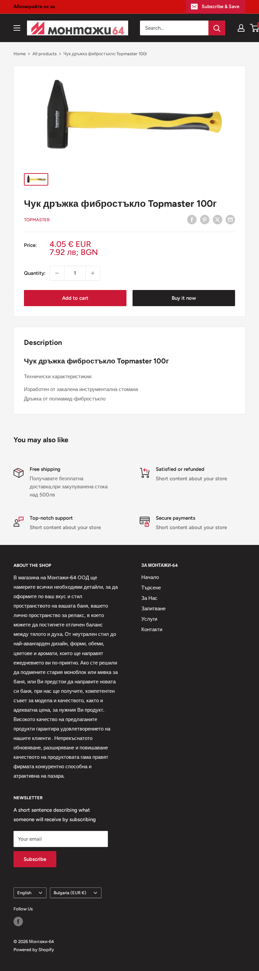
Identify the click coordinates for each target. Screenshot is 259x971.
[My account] (241, 28)
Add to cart (75, 298)
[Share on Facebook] (192, 219)
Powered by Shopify (33, 949)
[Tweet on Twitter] (217, 219)
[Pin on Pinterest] (204, 219)
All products (44, 53)
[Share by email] (230, 219)
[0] (255, 28)
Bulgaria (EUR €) (70, 892)
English (24, 892)
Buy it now (184, 298)
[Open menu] (16, 28)
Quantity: (35, 273)
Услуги (149, 619)
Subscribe (35, 859)
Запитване (153, 609)
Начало (150, 577)
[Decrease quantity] (57, 273)
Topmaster (37, 219)
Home (19, 53)
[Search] (216, 28)
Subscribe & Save (220, 6)
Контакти (151, 629)
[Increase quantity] (93, 273)
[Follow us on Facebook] (18, 921)
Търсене (151, 588)
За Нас (149, 598)
